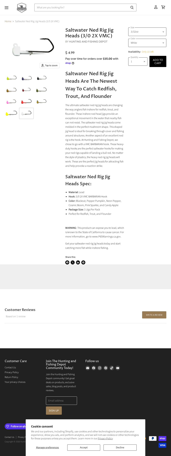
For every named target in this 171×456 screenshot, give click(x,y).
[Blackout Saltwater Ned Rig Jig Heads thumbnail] (41, 78)
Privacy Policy (105, 438)
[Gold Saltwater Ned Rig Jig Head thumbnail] (41, 101)
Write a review (154, 315)
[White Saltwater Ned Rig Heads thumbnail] (26, 113)
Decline (120, 447)
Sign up (54, 410)
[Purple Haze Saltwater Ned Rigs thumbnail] (26, 78)
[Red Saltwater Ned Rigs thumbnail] (26, 101)
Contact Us (10, 367)
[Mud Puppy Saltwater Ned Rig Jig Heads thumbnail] (11, 90)
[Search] (132, 7)
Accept (84, 447)
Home (8, 21)
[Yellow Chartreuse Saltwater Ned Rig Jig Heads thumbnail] (11, 78)
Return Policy (11, 377)
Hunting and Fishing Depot (88, 41)
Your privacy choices (15, 382)
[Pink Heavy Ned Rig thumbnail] (11, 101)
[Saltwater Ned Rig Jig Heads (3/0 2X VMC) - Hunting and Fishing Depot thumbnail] (26, 90)
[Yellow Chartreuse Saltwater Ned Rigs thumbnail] (11, 113)
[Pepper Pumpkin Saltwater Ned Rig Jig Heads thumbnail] (41, 90)
